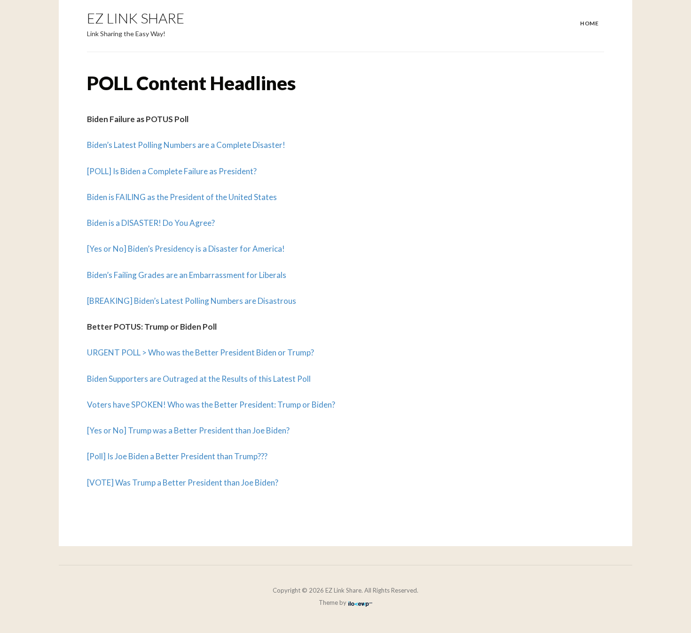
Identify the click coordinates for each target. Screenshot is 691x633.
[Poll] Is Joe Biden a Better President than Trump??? (177, 456)
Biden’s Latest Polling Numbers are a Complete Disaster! (186, 145)
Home (589, 23)
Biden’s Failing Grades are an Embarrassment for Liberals (186, 275)
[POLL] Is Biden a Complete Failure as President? (172, 171)
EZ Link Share (135, 17)
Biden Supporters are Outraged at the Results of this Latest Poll (199, 379)
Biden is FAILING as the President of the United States (182, 197)
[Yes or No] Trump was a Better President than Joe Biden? (188, 430)
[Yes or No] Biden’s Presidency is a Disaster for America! (186, 249)
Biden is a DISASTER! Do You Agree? (151, 223)
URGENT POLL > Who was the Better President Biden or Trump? (200, 352)
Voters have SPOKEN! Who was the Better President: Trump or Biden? (211, 404)
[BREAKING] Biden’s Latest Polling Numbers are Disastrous (191, 301)
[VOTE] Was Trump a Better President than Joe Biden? (182, 482)
